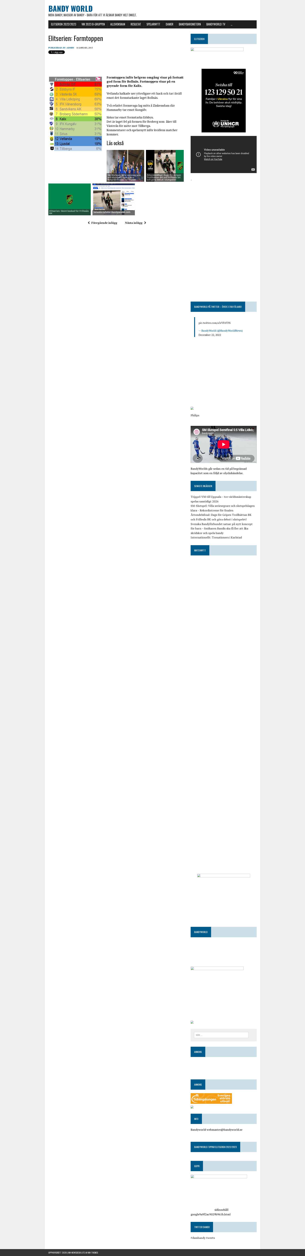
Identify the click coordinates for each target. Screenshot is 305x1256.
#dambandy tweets (203, 1238)
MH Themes (93, 1252)
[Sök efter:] (221, 1035)
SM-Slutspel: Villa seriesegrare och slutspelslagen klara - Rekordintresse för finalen (123, 177)
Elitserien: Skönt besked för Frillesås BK (69, 212)
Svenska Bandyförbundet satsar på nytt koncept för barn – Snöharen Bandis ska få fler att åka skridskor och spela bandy (222, 528)
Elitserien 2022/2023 (63, 24)
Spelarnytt (153, 24)
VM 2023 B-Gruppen (93, 24)
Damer (169, 24)
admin (70, 47)
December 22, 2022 (210, 335)
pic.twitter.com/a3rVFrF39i (215, 323)
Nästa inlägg (133, 223)
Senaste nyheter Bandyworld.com (111, 212)
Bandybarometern (190, 24)
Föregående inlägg (104, 223)
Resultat (136, 24)
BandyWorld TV (215, 24)
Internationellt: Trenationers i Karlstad (216, 537)
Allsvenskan (117, 24)
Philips (195, 415)
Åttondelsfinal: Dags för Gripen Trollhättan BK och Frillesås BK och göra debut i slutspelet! (164, 177)
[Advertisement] (224, 207)
